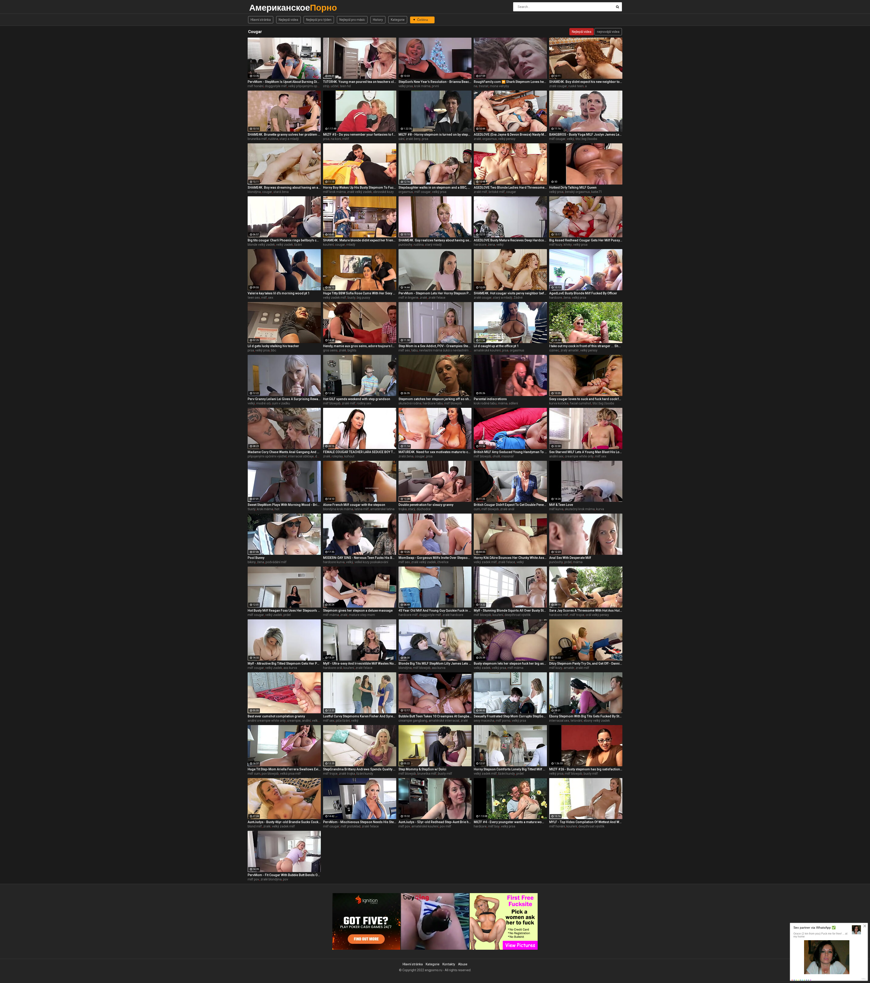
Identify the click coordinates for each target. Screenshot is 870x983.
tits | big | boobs (586, 139)
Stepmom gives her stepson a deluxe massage (358, 610)
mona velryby (499, 86)
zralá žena (406, 456)
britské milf (497, 192)
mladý (350, 244)
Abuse (462, 964)
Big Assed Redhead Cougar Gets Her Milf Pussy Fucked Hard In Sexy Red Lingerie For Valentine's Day (585, 240)
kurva (600, 509)
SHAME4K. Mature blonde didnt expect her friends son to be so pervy (359, 240)
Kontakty (448, 964)
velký (570, 139)
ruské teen (576, 86)
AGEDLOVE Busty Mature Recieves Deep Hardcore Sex (510, 240)
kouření (328, 244)
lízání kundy (364, 773)
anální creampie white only (267, 720)
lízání (298, 244)
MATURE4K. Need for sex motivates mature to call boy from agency (435, 452)
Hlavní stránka (261, 20)
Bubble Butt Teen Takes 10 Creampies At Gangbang (435, 716)
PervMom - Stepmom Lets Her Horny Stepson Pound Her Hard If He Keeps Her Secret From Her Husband (435, 293)
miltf (345, 139)
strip (326, 86)
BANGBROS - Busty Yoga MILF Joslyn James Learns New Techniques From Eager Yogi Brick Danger (585, 134)
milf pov (404, 826)
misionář (507, 456)
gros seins (330, 350)
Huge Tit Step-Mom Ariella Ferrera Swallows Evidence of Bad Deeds (284, 769)
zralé (477, 139)
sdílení (513, 403)
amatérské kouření (487, 350)
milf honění (255, 86)
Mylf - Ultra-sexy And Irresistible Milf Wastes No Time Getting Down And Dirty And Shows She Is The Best (359, 663)
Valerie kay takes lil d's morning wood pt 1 (278, 293)
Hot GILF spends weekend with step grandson (356, 399)
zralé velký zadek (359, 192)
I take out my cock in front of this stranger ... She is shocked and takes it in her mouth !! (585, 346)
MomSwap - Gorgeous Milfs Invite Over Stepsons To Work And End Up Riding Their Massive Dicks (435, 558)
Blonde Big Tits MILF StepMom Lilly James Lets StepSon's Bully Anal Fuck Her (435, 663)
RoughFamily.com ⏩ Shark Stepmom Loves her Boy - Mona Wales (510, 82)
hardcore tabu (433, 403)
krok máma (422, 86)
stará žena (281, 192)
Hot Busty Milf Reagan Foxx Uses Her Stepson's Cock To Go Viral (284, 610)
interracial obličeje (301, 456)
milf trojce (577, 615)
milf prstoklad (350, 826)
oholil (496, 456)
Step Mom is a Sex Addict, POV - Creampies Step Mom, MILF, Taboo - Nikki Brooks (435, 346)
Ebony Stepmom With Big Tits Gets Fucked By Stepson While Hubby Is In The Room (585, 716)
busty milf (445, 773)
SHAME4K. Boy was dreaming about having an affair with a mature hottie (284, 187)
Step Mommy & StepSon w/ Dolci (422, 769)
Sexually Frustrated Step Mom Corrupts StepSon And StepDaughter (510, 716)
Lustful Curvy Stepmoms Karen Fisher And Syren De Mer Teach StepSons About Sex (359, 716)
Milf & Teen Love (561, 505)
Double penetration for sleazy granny (426, 505)
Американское (261, 7)
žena (491, 244)
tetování (576, 720)
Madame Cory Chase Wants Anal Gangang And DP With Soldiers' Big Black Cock (284, 452)
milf (264, 297)
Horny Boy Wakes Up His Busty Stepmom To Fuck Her (359, 187)
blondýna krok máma (338, 509)
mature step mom (362, 615)
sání (401, 139)
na (475, 86)
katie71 (596, 192)
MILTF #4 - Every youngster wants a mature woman (510, 822)
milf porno (503, 720)
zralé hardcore (452, 615)
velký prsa (406, 86)
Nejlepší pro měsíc (352, 20)
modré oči (263, 403)
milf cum (254, 773)
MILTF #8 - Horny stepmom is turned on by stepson (435, 134)
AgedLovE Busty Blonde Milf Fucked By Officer (583, 293)
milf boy (494, 826)
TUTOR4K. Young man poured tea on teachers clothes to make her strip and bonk (359, 82)
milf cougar (557, 139)
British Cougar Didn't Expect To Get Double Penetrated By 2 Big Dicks (510, 505)
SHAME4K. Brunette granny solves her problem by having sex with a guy (284, 134)
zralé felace (436, 297)
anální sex (556, 456)
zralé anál (507, 509)
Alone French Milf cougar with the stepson (354, 505)
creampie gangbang (413, 720)
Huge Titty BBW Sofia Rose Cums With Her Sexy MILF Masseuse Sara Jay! (359, 293)
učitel (334, 86)
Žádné (518, 297)
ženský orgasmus (577, 192)
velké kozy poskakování (371, 562)
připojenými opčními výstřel (267, 456)
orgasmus (489, 139)
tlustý (252, 509)
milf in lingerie (408, 297)
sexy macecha (484, 720)
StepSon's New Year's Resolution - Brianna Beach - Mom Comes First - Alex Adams (435, 82)
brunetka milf (257, 139)
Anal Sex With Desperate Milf (570, 558)
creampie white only (579, 456)
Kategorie (398, 20)
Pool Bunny (256, 558)
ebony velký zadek (597, 720)
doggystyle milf (276, 86)
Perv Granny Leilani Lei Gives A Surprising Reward (284, 399)
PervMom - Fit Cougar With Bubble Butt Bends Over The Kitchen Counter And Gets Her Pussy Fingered (284, 875)
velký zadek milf (334, 297)
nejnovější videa (608, 32)
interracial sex (559, 720)
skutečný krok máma (580, 509)
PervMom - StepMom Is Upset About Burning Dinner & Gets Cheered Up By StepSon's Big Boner (284, 82)
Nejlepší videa (288, 20)
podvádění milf (276, 562)
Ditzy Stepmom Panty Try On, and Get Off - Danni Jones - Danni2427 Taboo (585, 663)
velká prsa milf (290, 773)
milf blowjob (332, 403)
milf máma (331, 615)
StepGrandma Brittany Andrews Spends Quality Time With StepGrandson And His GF (359, 769)
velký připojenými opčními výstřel (311, 86)
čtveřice (443, 562)
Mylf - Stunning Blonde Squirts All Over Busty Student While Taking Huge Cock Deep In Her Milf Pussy (510, 610)
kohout (349, 456)
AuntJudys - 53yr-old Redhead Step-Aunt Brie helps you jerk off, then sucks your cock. (435, 822)
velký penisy (506, 139)
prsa (326, 139)
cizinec (554, 350)
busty (351, 297)
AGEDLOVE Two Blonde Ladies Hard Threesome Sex (510, 187)
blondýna (254, 192)
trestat (483, 86)
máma (503, 403)
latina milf (362, 509)
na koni (336, 139)
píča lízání (343, 720)
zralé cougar (558, 86)
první (435, 86)
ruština (273, 139)
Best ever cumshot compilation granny (276, 716)
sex (270, 297)
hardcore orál (332, 668)
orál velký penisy (597, 615)
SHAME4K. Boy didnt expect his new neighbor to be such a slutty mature (585, 82)
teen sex (254, 297)
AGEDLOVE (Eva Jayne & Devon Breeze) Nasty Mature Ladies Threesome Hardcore (510, 134)
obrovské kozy (383, 192)
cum (477, 509)
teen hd (345, 86)
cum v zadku (281, 403)
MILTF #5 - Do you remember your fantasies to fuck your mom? (359, 134)
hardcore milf (408, 615)
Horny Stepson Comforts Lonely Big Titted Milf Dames (510, 769)
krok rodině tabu (485, 403)
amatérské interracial (444, 720)
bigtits (352, 350)
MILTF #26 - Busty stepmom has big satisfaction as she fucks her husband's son (585, 769)
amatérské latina (382, 509)
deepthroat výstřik (518, 615)
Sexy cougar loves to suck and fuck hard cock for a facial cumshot (585, 399)
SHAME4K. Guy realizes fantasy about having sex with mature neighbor (435, 240)
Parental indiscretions (490, 399)
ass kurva (290, 668)
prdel (568, 562)
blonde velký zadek (261, 244)
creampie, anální (299, 720)
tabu (414, 350)
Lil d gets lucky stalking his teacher (273, 346)
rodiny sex (364, 403)
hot (277, 509)
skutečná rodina (410, 403)
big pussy (363, 297)
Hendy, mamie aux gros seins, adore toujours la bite (359, 346)
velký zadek (284, 244)
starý (411, 509)
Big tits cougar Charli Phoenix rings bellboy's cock (284, 240)
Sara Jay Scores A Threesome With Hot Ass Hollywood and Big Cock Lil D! (585, 610)
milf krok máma (334, 192)
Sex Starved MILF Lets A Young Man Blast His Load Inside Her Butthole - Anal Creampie (585, 452)
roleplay (337, 456)
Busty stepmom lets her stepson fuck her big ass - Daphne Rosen (510, 663)
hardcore (480, 244)
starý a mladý (289, 139)
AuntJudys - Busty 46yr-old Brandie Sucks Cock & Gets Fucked (284, 822)
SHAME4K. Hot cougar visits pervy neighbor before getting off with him (510, 293)
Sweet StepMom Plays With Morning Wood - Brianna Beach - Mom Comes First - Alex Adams (284, 505)
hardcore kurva (334, 562)
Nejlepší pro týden (318, 20)
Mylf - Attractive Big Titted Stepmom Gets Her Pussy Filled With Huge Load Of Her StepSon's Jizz (284, 663)
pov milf (445, 826)
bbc (273, 350)
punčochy (405, 244)
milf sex (404, 350)
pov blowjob (270, 773)
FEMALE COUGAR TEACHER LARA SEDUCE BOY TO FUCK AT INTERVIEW (359, 452)
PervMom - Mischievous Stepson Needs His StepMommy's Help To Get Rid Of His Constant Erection (359, 822)
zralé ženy (413, 139)
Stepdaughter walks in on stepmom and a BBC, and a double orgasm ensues (435, 187)
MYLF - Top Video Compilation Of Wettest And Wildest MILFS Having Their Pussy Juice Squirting (585, 822)
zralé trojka (347, 773)
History (378, 20)
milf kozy (555, 244)
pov (285, 879)
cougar (267, 192)
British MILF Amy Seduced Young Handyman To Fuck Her (510, 452)
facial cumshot (580, 403)
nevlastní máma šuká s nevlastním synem (449, 350)
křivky (568, 244)
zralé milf (480, 192)
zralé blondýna (271, 879)
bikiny (252, 562)
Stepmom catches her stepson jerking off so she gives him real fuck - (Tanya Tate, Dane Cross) (435, 399)
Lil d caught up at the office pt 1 (496, 346)
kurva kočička (558, 403)
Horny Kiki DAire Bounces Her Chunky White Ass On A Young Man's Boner (510, 558)
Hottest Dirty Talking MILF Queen (573, 187)
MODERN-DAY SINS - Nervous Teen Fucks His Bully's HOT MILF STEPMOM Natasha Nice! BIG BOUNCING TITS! (359, 558)
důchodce (424, 509)
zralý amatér (570, 350)
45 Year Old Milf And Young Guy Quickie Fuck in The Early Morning (435, 610)
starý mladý (433, 244)
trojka (403, 509)
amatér (569, 668)
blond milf (255, 826)
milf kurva (556, 509)
